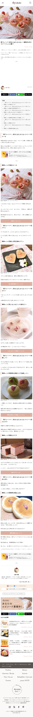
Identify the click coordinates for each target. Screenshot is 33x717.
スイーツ (14, 593)
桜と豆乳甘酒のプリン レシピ (16, 284)
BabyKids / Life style (24, 677)
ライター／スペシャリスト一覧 (18, 701)
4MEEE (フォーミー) (10, 702)
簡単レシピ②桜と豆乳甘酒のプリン (12, 108)
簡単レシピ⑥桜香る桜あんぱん (11, 128)
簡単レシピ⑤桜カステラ (9, 123)
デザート (22, 593)
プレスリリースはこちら (8, 697)
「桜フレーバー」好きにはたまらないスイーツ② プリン (17, 106)
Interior (24, 674)
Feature (8, 681)
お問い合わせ (18, 697)
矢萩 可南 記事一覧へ (24, 581)
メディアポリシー (13, 699)
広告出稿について (25, 697)
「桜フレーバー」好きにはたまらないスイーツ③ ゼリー (17, 110)
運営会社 (28, 701)
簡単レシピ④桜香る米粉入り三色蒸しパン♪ (14, 117)
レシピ (6, 593)
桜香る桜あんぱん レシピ (16, 533)
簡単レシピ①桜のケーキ (9, 104)
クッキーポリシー (6, 701)
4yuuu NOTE (24, 681)
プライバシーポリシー (23, 699)
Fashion (8, 670)
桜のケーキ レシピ (15, 221)
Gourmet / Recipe (8, 674)
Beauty (24, 670)
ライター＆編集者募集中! (21, 702)
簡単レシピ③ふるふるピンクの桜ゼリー (13, 112)
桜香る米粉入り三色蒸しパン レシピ (16, 414)
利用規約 (6, 699)
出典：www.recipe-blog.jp (27, 39)
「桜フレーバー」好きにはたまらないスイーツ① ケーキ (17, 102)
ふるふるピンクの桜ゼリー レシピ (16, 351)
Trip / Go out (8, 677)
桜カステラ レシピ (15, 472)
